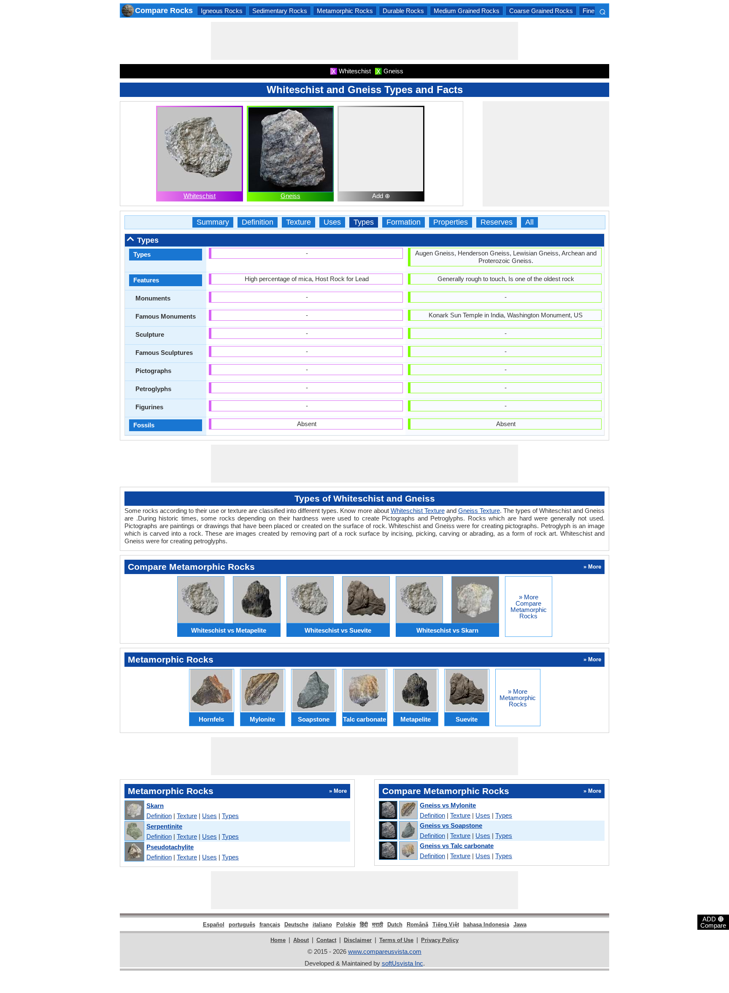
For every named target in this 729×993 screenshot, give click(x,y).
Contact (326, 940)
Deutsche (296, 924)
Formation (403, 222)
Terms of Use (396, 940)
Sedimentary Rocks (279, 10)
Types (364, 222)
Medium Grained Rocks (467, 10)
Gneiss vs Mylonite (448, 805)
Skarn (155, 805)
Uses (332, 222)
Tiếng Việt (445, 924)
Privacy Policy (440, 940)
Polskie (346, 924)
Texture (298, 222)
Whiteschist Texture (418, 510)
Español (213, 924)
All (529, 222)
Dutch (394, 924)
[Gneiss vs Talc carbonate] (398, 851)
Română (417, 924)
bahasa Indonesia (486, 924)
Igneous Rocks (222, 10)
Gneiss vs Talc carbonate (457, 845)
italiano (322, 924)
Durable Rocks (403, 10)
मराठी (377, 924)
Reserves (497, 222)
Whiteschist (200, 195)
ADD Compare (713, 922)
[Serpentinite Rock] (133, 831)
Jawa (519, 924)
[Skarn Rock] (133, 810)
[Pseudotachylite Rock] (133, 852)
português (242, 924)
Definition (257, 222)
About (301, 940)
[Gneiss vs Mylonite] (398, 810)
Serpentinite (164, 826)
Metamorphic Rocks (345, 10)
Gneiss (290, 195)
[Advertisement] (364, 41)
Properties (450, 222)
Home (278, 940)
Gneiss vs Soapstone (451, 825)
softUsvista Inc (402, 963)
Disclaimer (358, 940)
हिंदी (364, 924)
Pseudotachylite (170, 847)
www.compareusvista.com (384, 951)
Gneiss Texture (479, 510)
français (269, 924)
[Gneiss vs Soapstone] (398, 830)
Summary (213, 222)
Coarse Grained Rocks (541, 10)
